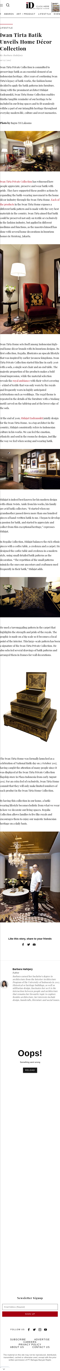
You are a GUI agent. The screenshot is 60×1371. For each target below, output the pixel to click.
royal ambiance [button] (21, 380)
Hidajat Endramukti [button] (32, 418)
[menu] (3, 5)
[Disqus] (30, 1161)
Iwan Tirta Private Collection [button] (16, 181)
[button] (9, 14)
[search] (9, 5)
